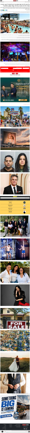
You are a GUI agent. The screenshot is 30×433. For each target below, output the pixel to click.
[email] (0, 10)
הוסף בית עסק (15, 199)
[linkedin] (2, 10)
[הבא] (4, 431)
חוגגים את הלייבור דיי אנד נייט (27, 61)
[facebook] (6, 10)
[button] (1, 68)
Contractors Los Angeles (17, 425)
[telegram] (5, 10)
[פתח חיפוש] (2, 0)
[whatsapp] (4, 10)
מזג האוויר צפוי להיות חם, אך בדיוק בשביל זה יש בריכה (24, 33)
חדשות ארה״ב (10, 424)
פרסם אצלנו (5, 424)
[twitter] (3, 10)
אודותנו (5, 425)
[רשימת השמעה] (5, 431)
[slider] (17, 432)
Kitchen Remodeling (18, 424)
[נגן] (2, 431)
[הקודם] (0, 431)
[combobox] (15, 197)
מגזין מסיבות (10, 425)
